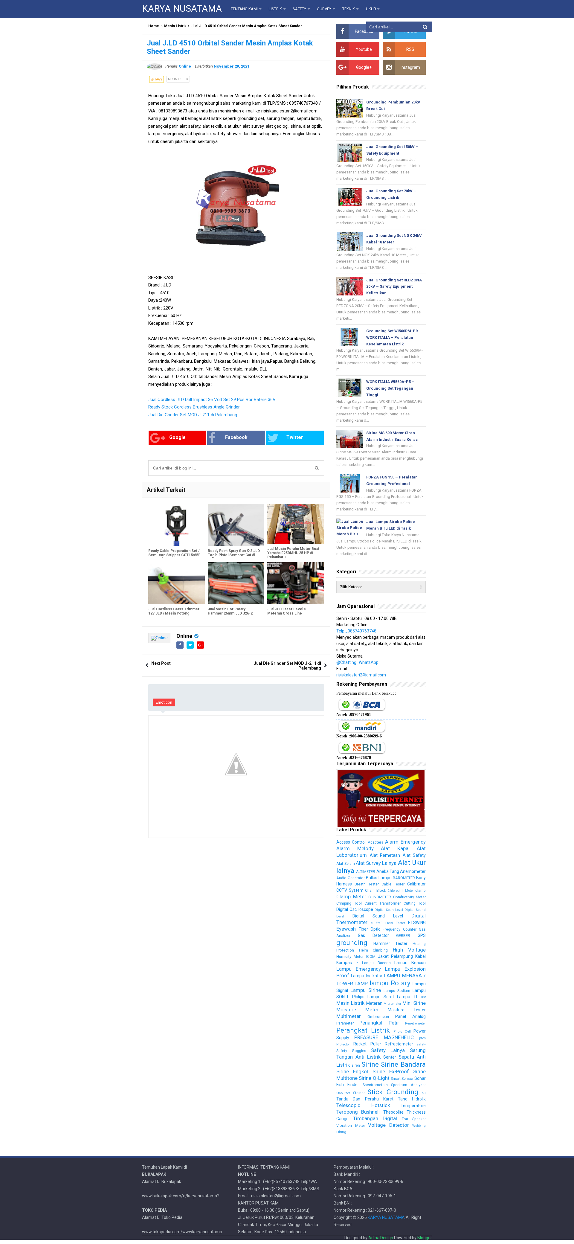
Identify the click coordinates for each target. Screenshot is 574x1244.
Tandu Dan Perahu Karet (364, 1099)
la (357, 963)
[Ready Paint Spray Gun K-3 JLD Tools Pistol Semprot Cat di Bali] (236, 525)
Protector (343, 1044)
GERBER (403, 935)
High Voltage (409, 950)
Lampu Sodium (397, 990)
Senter (389, 1057)
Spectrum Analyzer (408, 1085)
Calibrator (416, 884)
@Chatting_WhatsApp (357, 662)
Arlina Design (380, 1237)
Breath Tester (367, 884)
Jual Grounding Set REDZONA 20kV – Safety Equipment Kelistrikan (394, 286)
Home (153, 26)
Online (184, 636)
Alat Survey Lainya (376, 863)
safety (421, 1044)
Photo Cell (402, 1031)
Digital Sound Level (377, 916)
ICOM (370, 956)
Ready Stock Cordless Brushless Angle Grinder (194, 407)
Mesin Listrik (175, 26)
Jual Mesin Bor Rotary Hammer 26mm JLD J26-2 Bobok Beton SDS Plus (230, 613)
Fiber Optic (369, 929)
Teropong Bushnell (358, 1112)
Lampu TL (407, 996)
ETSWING (417, 922)
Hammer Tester (390, 943)
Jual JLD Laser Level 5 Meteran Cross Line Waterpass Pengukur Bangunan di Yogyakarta (293, 615)
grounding (351, 942)
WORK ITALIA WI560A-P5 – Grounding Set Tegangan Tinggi (390, 388)
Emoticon (164, 702)
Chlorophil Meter (400, 891)
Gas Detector (373, 935)
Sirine (370, 1064)
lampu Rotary (390, 983)
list (423, 997)
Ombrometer (378, 1016)
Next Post (161, 663)
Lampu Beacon (410, 962)
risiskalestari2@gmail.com (361, 675)
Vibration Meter (350, 1125)
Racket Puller (367, 1044)
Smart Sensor (402, 1078)
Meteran (374, 1003)
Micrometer (392, 1004)
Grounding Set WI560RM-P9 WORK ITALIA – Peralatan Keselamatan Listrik (392, 337)
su (424, 1093)
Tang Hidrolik (412, 1099)
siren (356, 1065)
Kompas (344, 962)
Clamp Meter (351, 897)
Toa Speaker (414, 1119)
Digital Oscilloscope (354, 909)
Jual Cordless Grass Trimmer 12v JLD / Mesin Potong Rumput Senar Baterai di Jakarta (173, 615)
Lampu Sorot (380, 996)
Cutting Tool (415, 903)
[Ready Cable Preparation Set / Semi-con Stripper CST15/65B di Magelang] (176, 525)
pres (422, 1038)
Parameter (345, 1023)
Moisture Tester (407, 1009)
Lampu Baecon (376, 963)
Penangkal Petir (379, 1023)
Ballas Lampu (379, 877)
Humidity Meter (350, 956)
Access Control (351, 842)
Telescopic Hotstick (363, 1105)
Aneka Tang (387, 871)
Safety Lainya (388, 1050)
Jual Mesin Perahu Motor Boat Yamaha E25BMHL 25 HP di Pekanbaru (293, 553)
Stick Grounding (392, 1092)
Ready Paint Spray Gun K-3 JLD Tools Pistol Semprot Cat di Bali (234, 555)
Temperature (413, 1105)
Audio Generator (350, 878)
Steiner (359, 1093)
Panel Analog (410, 1016)
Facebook (236, 437)
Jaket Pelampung (395, 956)
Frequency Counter (399, 929)
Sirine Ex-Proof (391, 1071)
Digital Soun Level (389, 910)
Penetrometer (415, 1023)
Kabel (420, 956)
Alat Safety (414, 855)
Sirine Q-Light (374, 1078)
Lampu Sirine (365, 990)
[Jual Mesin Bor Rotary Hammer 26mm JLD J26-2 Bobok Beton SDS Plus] (236, 583)
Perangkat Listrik (363, 1030)
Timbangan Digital (375, 1118)
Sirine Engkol (352, 1071)
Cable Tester (392, 884)
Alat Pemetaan (385, 855)
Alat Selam (345, 863)
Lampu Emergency (358, 969)
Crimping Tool (348, 903)
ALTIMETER (365, 871)
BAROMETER (404, 878)
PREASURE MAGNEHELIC (383, 1037)
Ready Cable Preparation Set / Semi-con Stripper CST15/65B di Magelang (174, 555)
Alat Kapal (395, 848)
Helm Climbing (373, 950)
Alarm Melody (354, 848)
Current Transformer (382, 903)
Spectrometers (375, 1085)
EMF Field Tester (390, 923)
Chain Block (375, 890)
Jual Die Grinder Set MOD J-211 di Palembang (192, 414)
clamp (420, 890)
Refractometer (399, 1044)
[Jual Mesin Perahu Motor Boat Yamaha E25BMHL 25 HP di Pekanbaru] (295, 523)
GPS (422, 935)
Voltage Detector (388, 1125)
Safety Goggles (351, 1050)
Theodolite (393, 1112)
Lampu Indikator (366, 975)
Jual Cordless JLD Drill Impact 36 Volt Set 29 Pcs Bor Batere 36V (212, 399)
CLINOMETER (379, 897)
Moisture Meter (357, 1010)
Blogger (424, 1237)
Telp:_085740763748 (356, 631)
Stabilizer (343, 1093)
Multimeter (348, 1016)
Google (177, 437)
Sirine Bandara (403, 1064)
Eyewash (346, 929)
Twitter (294, 437)
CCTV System (349, 890)
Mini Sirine (414, 1003)
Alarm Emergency (405, 842)
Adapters (375, 842)
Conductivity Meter (409, 897)
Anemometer (413, 871)
